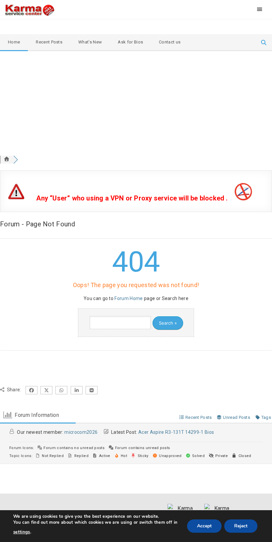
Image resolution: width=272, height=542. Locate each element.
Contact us (169, 41)
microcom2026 (81, 432)
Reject (240, 526)
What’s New (90, 41)
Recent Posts (49, 41)
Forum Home (128, 298)
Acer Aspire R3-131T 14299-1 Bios (176, 432)
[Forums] (7, 159)
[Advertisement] (136, 100)
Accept (204, 526)
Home (14, 41)
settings (21, 532)
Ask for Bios (130, 41)
